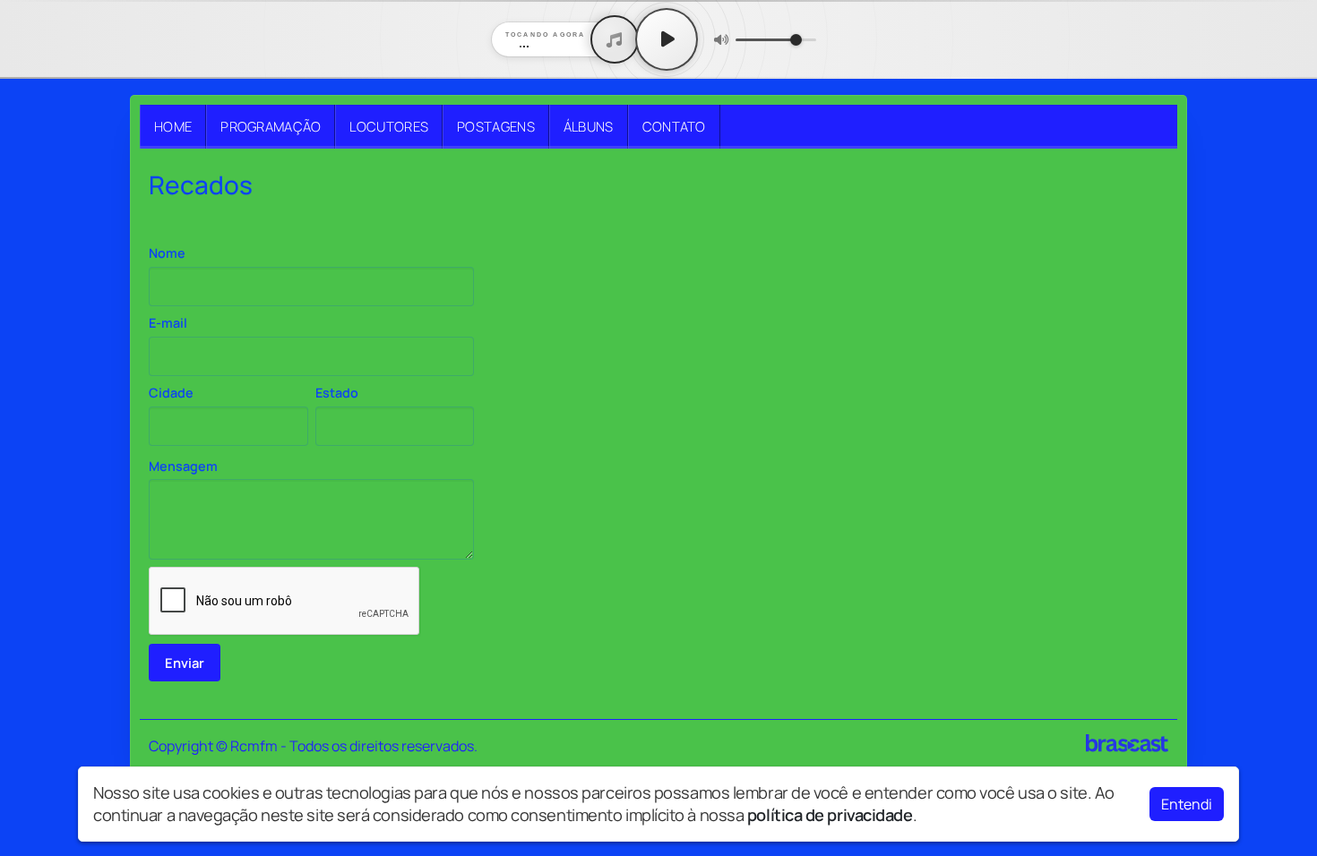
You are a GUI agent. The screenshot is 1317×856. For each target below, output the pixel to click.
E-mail (168, 322)
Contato (674, 126)
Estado (336, 392)
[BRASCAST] (1127, 743)
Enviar (184, 663)
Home (173, 126)
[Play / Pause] (666, 39)
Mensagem (183, 466)
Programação (270, 126)
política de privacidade (830, 815)
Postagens (496, 126)
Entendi (1186, 804)
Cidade (171, 392)
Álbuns (589, 126)
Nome (167, 252)
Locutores (388, 126)
